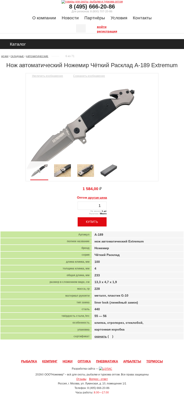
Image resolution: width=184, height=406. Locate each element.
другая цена (97, 197)
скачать (100, 336)
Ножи (4, 56)
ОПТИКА (84, 361)
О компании (44, 18)
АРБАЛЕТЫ (132, 361)
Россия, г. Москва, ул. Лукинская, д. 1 (81, 383)
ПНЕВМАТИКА (107, 361)
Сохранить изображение (89, 76)
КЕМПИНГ (49, 361)
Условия (119, 18)
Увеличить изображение (47, 76)
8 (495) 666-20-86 (92, 6)
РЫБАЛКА (29, 361)
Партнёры (94, 18)
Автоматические (37, 56)
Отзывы (81, 379)
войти (98, 26)
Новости (70, 18)
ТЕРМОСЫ (154, 361)
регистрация (98, 30)
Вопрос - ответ (98, 379)
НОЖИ (67, 361)
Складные (17, 56)
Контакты (142, 18)
